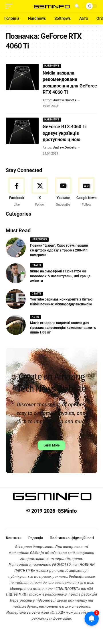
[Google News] (86, 192)
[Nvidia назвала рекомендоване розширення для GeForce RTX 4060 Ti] (22, 77)
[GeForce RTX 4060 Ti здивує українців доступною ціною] (22, 131)
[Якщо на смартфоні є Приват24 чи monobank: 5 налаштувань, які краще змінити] (16, 273)
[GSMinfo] (51, 6)
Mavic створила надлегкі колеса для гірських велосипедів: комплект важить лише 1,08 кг (63, 328)
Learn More (51, 445)
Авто (35, 316)
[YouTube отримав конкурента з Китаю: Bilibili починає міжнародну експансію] (16, 299)
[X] (40, 192)
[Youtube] (63, 192)
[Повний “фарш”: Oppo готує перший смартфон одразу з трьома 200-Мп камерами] (16, 247)
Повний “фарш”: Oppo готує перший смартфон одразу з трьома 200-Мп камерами (59, 250)
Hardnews (51, 65)
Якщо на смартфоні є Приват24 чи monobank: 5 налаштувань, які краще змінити (60, 276)
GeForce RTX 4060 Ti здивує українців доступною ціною (64, 133)
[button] (10, 6)
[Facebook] (16, 192)
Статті (36, 265)
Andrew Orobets (64, 100)
